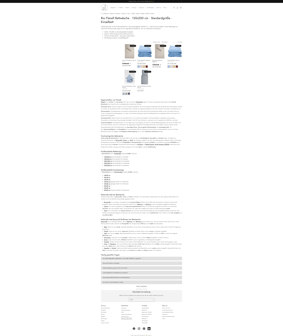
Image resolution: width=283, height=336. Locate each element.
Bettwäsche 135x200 (147, 312)
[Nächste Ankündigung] (181, 1)
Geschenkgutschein (105, 308)
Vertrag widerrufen (126, 318)
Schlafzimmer (106, 13)
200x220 (147, 13)
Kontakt (102, 320)
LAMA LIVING (137, 335)
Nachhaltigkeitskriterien (167, 312)
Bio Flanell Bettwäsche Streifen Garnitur (129, 87)
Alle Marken (104, 312)
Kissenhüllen (145, 323)
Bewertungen (104, 318)
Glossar (103, 314)
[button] (114, 7)
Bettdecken (144, 318)
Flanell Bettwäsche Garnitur (174, 60)
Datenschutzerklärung (126, 314)
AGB (122, 312)
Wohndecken (145, 320)
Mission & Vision (166, 308)
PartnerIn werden (105, 323)
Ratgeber (103, 316)
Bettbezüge (112, 13)
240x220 (152, 13)
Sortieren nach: (156, 42)
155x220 (138, 13)
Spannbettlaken (145, 308)
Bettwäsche (118, 13)
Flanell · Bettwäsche (141, 286)
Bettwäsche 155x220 (147, 314)
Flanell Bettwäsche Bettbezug (143, 60)
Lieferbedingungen (125, 310)
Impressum (123, 308)
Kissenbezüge (145, 316)
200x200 (142, 13)
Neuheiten (103, 310)
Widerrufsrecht (125, 316)
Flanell (128, 13)
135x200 (133, 13)
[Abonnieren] (153, 300)
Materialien (165, 314)
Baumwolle (124, 13)
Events (163, 318)
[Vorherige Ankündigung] (101, 1)
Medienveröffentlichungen (168, 316)
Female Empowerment (167, 310)
